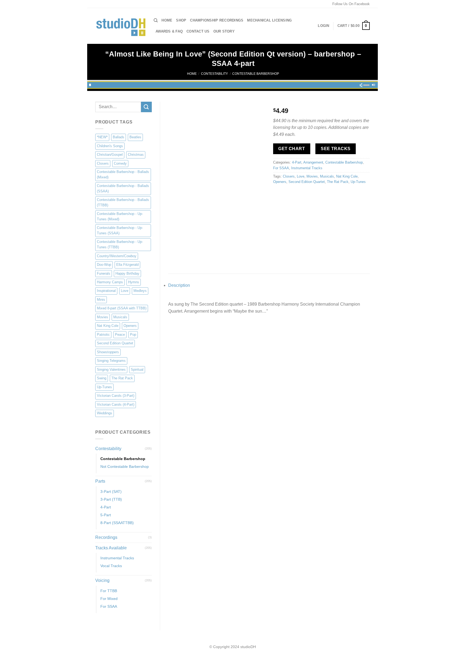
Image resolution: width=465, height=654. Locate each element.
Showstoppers (108, 352)
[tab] (269, 285)
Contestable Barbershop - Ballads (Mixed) (123, 174)
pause (90, 84)
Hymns (133, 282)
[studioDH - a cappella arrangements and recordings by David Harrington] (120, 26)
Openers (130, 326)
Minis (101, 300)
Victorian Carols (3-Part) (115, 396)
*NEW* (102, 137)
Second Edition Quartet (115, 343)
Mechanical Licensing (269, 20)
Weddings (104, 413)
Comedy (120, 163)
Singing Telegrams (111, 361)
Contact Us (198, 31)
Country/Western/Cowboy (116, 256)
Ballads (118, 137)
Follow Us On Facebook (351, 4)
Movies (102, 317)
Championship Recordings (216, 20)
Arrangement (313, 162)
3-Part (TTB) (111, 499)
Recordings (106, 537)
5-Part (105, 515)
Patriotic (103, 335)
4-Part (105, 507)
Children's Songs (110, 146)
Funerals (103, 273)
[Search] (156, 20)
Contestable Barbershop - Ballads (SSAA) (123, 188)
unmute (363, 84)
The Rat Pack (122, 378)
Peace (120, 335)
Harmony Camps (110, 282)
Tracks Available (111, 548)
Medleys (140, 291)
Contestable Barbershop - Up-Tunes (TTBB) (120, 244)
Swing (101, 378)
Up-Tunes (104, 387)
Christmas (136, 155)
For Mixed (109, 598)
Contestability (214, 74)
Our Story (224, 31)
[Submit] (146, 107)
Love (124, 291)
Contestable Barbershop (255, 74)
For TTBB (108, 591)
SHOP (181, 20)
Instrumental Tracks (117, 558)
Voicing (102, 580)
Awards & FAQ (169, 31)
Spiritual (137, 369)
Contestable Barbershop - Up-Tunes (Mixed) (120, 216)
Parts (100, 481)
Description (179, 285)
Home (166, 20)
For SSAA (108, 606)
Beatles (135, 137)
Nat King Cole (107, 326)
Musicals (120, 317)
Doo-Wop (104, 265)
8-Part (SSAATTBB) (117, 523)
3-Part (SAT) (111, 491)
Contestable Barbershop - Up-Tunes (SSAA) (120, 230)
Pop (133, 335)
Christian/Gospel (110, 155)
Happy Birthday (127, 273)
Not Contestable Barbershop (124, 466)
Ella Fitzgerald (127, 265)
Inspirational (106, 291)
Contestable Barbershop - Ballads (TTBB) (123, 202)
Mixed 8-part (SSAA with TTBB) (121, 308)
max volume (373, 84)
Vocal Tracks (111, 566)
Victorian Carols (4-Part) (115, 404)
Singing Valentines (111, 369)
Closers (103, 163)
